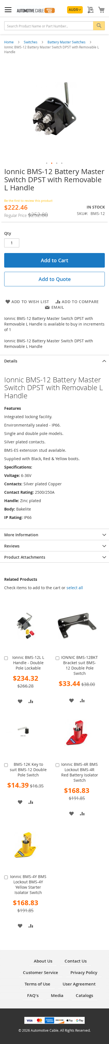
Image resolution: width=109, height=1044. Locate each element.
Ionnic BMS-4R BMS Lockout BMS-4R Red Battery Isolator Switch (79, 772)
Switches (31, 42)
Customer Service (40, 972)
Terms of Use (37, 984)
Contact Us (76, 961)
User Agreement (79, 984)
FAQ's (33, 995)
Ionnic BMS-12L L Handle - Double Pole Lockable (28, 663)
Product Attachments (24, 557)
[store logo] (35, 9)
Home (9, 42)
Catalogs (84, 995)
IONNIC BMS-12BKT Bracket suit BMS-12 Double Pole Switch (79, 665)
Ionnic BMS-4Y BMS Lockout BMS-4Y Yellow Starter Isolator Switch (28, 884)
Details (10, 361)
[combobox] (54, 25)
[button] (75, 9)
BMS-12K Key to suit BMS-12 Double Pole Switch (28, 770)
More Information (21, 534)
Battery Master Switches (67, 42)
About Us (43, 961)
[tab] (54, 360)
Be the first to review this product (28, 200)
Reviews (12, 546)
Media (57, 995)
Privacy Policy (83, 972)
